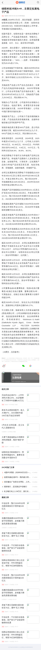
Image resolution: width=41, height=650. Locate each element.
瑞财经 (6, 16)
